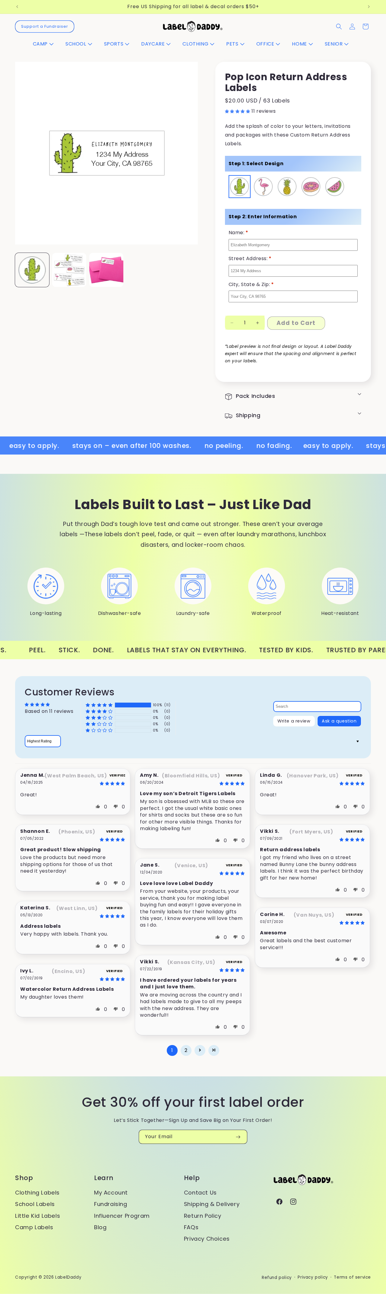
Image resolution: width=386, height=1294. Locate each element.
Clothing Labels (37, 1192)
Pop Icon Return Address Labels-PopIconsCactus (240, 187)
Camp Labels (34, 1227)
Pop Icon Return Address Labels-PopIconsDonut (311, 187)
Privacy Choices (207, 1238)
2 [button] (186, 1050)
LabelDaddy (68, 1277)
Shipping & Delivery (211, 1204)
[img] (99, 783)
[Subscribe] (238, 1137)
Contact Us (200, 1192)
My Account (111, 1192)
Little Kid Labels (37, 1216)
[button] (45, 44)
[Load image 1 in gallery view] (69, 270)
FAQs (191, 1227)
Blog (100, 1227)
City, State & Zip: (251, 284)
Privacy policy (313, 1277)
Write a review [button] (293, 721)
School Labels (35, 1204)
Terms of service (352, 1277)
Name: (238, 232)
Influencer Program (122, 1216)
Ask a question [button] (339, 721)
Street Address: (250, 258)
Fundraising (110, 1204)
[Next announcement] (368, 6)
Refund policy (277, 1277)
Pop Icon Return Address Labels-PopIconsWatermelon (335, 187)
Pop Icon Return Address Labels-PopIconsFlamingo (263, 187)
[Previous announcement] (17, 6)
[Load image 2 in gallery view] (106, 270)
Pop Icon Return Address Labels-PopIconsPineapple (287, 187)
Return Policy (202, 1216)
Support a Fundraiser (44, 26)
